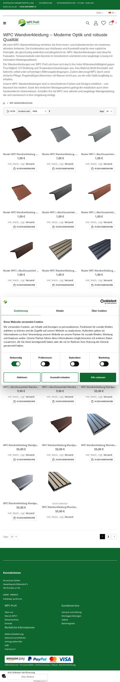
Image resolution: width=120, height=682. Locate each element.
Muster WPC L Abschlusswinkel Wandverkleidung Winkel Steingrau (99, 154)
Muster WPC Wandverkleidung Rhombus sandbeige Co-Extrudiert (60, 270)
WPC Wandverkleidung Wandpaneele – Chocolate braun (60, 445)
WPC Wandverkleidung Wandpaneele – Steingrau (21, 445)
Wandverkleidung (67, 664)
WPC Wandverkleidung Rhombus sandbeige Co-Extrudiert (60, 507)
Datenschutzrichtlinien (15, 637)
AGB (7, 645)
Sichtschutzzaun (42, 664)
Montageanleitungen (71, 615)
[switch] (45, 364)
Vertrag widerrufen (13, 641)
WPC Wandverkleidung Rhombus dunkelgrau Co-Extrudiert (99, 445)
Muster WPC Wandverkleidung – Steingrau (60, 154)
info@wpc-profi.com (12, 598)
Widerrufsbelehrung (14, 634)
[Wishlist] (103, 23)
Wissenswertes (12, 619)
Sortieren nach (24, 111)
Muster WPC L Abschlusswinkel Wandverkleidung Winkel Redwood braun (99, 212)
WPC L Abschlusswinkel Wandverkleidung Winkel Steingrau (21, 387)
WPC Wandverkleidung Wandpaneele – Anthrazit (21, 503)
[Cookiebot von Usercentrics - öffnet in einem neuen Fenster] (102, 301)
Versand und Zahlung (72, 612)
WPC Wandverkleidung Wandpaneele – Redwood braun (99, 387)
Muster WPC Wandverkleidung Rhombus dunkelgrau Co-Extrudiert (99, 270)
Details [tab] (60, 310)
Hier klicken (27, 676)
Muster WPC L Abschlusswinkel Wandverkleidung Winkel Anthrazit (60, 212)
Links (98, 13)
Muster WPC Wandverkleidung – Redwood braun (21, 212)
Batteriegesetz (68, 623)
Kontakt (8, 623)
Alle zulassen (98, 377)
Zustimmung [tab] (21, 310)
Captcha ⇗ (40, 681)
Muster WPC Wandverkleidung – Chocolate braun (21, 154)
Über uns (9, 612)
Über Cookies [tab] (99, 310)
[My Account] (96, 23)
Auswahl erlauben (60, 377)
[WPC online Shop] (28, 23)
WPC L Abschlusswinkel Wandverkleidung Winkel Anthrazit (60, 387)
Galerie (65, 619)
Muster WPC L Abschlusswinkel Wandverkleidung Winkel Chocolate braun (21, 270)
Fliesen (54, 664)
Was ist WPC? (11, 615)
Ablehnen (22, 377)
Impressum (10, 649)
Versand (30, 163)
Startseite (4, 103)
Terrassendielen (26, 664)
